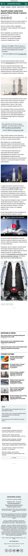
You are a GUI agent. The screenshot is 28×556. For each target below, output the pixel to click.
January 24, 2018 (18, 130)
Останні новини (6, 428)
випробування (10, 63)
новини (3, 7)
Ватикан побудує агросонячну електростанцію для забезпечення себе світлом (18, 397)
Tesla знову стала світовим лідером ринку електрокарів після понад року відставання (14, 415)
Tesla (7, 304)
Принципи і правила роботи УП (14, 506)
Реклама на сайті (11, 501)
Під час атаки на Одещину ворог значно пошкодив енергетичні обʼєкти (17, 389)
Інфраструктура (21, 7)
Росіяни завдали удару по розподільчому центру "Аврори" (17, 358)
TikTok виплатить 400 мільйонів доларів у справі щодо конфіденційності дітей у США (14, 444)
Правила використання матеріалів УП (14, 505)
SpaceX (3, 304)
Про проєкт (18, 501)
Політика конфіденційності (14, 503)
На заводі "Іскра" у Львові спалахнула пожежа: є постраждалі (17, 366)
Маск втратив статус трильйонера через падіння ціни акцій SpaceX (12, 341)
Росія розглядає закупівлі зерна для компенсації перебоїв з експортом (17, 373)
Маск (11, 304)
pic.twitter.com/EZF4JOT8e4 (13, 127)
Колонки (14, 7)
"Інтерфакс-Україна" (10, 514)
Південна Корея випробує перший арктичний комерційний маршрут (17, 381)
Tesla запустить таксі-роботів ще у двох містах (13, 420)
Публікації (8, 7)
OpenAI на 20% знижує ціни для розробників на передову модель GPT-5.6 (13, 435)
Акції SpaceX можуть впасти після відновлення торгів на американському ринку (14, 347)
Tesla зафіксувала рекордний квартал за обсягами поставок (13, 409)
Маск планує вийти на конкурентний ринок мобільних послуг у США (13, 336)
